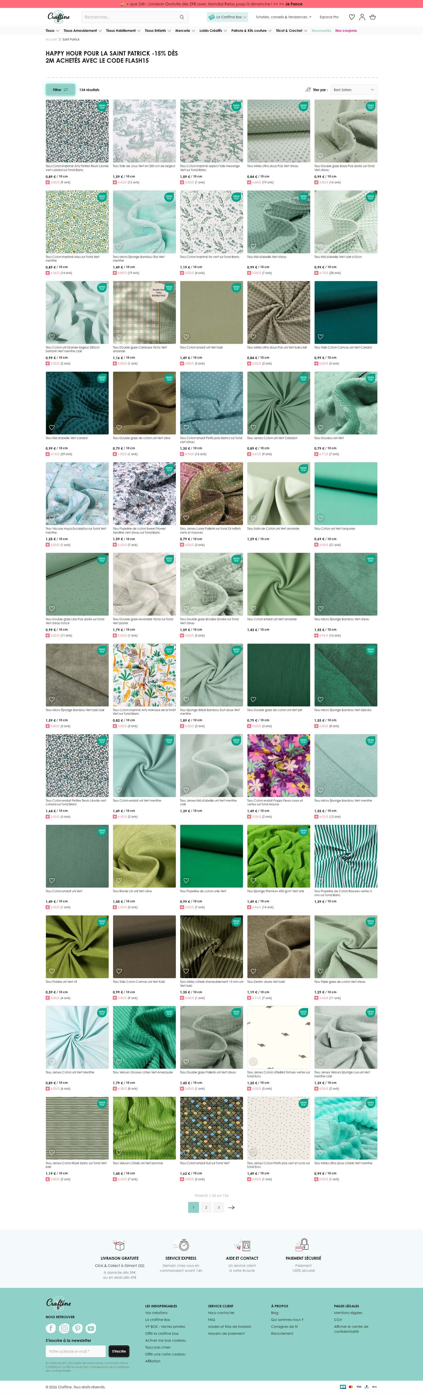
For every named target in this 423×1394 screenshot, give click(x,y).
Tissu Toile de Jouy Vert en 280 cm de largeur (144, 166)
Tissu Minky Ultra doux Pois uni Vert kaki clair (277, 347)
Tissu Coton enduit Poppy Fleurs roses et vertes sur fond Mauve (275, 802)
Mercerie (182, 30)
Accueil (51, 39)
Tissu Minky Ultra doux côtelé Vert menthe (343, 1163)
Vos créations (156, 1313)
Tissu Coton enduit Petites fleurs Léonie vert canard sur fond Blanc (76, 802)
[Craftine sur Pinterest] (77, 1328)
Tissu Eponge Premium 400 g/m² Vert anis (275, 891)
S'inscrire (119, 1351)
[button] (227, 17)
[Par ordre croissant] (308, 90)
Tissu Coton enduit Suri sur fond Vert (204, 1163)
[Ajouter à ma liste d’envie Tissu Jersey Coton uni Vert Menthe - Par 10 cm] (51, 1061)
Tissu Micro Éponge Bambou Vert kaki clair (75, 710)
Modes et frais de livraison (229, 1326)
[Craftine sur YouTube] (91, 1328)
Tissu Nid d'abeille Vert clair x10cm (338, 257)
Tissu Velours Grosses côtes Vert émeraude (143, 1072)
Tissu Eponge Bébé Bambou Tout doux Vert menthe (210, 712)
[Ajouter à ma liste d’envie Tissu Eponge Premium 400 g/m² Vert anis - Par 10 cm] (253, 880)
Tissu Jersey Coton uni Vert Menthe (70, 1072)
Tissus (50, 30)
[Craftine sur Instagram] (64, 1328)
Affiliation (153, 1361)
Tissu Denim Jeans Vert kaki (266, 982)
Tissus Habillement (121, 30)
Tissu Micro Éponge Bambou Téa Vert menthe (138, 259)
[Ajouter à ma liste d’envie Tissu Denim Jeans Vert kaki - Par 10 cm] (253, 971)
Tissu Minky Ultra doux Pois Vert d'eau (272, 166)
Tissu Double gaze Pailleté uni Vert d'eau (208, 1072)
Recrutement (282, 1333)
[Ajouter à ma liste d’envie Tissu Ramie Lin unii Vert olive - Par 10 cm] (119, 880)
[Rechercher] (182, 17)
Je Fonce (293, 3)
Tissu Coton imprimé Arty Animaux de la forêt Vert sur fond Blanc (144, 712)
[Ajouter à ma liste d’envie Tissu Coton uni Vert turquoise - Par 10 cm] (320, 518)
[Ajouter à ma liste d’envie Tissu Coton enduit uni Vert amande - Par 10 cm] (253, 608)
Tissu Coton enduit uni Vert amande (272, 619)
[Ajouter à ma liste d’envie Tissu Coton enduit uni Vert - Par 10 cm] (51, 880)
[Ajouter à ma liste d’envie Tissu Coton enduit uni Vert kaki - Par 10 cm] (186, 336)
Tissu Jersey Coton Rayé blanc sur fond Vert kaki (76, 1165)
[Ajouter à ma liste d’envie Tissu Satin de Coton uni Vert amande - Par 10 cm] (253, 518)
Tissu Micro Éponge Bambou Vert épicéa (342, 710)
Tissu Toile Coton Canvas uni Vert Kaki (139, 982)
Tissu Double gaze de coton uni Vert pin (274, 710)
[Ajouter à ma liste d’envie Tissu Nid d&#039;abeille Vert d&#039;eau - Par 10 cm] (253, 246)
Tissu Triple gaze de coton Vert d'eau (339, 982)
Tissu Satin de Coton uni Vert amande (273, 528)
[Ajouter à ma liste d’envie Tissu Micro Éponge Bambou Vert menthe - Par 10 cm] (320, 790)
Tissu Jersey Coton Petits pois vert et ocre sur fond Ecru (278, 1165)
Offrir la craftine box (162, 1333)
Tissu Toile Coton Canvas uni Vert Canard (343, 347)
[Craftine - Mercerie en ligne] (59, 17)
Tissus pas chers (157, 1347)
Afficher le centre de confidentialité (351, 1329)
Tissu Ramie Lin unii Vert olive (132, 891)
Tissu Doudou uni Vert (329, 438)
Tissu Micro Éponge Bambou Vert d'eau (341, 619)
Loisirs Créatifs (211, 30)
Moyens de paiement (226, 1333)
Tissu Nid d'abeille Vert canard (66, 438)
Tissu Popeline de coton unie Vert (203, 891)
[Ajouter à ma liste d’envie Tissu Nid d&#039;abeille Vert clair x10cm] (320, 246)
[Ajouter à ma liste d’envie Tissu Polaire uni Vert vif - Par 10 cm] (51, 971)
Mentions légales (348, 1313)
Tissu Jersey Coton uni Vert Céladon (272, 438)
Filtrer (57, 90)
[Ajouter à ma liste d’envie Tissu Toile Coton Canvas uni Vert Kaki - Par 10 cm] (119, 971)
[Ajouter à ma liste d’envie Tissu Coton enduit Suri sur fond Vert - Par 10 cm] (186, 1152)
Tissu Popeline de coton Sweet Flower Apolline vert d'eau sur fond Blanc (139, 530)
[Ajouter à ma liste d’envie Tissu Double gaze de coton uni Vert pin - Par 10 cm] (253, 699)
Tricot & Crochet (289, 30)
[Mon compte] (362, 17)
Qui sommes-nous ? (287, 1319)
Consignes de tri (284, 1326)
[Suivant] (231, 1207)
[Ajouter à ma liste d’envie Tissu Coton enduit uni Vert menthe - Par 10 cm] (119, 790)
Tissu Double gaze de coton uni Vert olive (141, 438)
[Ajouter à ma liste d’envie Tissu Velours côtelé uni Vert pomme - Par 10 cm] (119, 1152)
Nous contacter (221, 1313)
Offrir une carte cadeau (165, 1354)
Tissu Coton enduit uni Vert (64, 891)
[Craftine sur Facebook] (51, 1328)
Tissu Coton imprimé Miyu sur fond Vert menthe (72, 259)
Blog (274, 1313)
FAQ (211, 1319)
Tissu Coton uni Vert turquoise (334, 528)
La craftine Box (157, 1319)
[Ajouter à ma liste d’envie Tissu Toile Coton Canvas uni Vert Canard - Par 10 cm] (320, 336)
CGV (338, 1319)
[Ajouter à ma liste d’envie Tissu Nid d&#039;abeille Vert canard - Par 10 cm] (51, 427)
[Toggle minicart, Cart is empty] (373, 17)
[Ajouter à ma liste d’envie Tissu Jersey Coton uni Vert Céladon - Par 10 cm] (253, 427)
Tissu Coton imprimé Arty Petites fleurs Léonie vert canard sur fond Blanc (77, 168)
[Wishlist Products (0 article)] (352, 17)
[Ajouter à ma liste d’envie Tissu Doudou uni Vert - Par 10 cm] (320, 427)
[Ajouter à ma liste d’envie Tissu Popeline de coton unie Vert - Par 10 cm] (186, 880)
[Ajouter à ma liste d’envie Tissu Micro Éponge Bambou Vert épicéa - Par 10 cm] (320, 699)
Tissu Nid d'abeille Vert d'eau (266, 257)
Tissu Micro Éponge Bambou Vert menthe (343, 800)
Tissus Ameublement (80, 30)
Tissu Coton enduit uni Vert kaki (201, 347)
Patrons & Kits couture (249, 30)
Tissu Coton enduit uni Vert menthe (137, 800)
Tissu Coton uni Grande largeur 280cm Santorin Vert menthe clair (73, 349)
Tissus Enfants (155, 30)
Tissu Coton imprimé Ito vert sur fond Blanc (210, 257)
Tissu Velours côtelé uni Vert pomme (138, 1163)
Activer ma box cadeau (165, 1340)
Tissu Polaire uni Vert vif (61, 982)
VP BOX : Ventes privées (165, 1326)
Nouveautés (321, 30)
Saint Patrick (71, 39)
